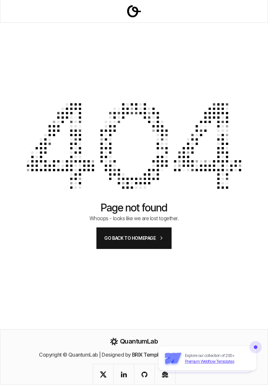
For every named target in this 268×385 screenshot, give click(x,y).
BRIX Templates (150, 354)
